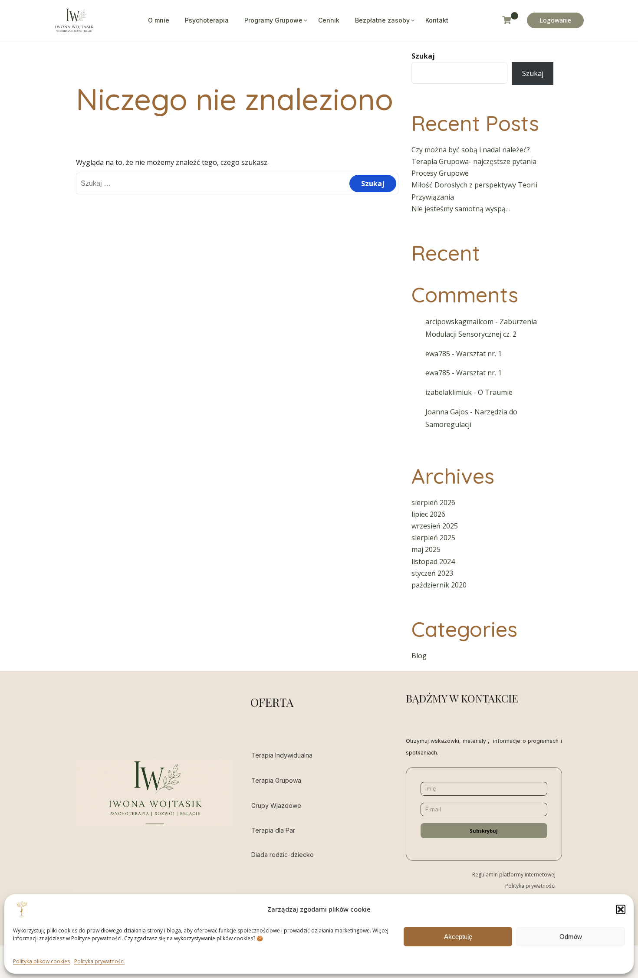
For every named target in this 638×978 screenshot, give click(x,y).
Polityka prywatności (99, 961)
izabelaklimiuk (448, 392)
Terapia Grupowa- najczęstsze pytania (473, 161)
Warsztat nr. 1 (479, 353)
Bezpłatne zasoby (382, 20)
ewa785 (437, 353)
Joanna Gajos (446, 412)
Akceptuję (458, 936)
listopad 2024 (433, 561)
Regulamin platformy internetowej (514, 874)
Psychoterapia (207, 20)
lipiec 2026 (428, 514)
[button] (620, 909)
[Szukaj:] (237, 183)
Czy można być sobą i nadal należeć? (470, 149)
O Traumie (495, 392)
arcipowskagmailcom (459, 321)
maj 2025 (426, 549)
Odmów (570, 936)
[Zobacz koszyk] (510, 20)
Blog (419, 655)
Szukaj (423, 56)
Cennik (328, 20)
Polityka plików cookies (41, 961)
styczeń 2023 (432, 573)
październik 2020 (439, 585)
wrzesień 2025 (434, 526)
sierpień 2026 (433, 502)
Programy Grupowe (273, 20)
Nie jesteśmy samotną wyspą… (460, 208)
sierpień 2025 (433, 537)
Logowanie (555, 20)
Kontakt (436, 20)
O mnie (158, 20)
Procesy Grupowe (440, 173)
